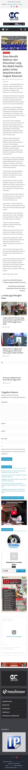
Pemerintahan (6, 52)
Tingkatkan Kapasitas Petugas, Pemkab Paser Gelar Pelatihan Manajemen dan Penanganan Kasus (13, 491)
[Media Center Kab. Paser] (3, 29)
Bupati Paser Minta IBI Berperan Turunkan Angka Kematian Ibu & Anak (14, 281)
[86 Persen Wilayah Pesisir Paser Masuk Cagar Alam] (14, 363)
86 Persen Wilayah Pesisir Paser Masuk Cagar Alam (12, 379)
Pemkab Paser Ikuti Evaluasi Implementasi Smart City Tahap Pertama (15, 288)
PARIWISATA (6, 712)
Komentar (4, 402)
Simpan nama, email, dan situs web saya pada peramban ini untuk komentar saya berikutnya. (13, 451)
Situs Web (4, 439)
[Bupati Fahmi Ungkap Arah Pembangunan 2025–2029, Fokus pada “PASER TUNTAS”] (14, 334)
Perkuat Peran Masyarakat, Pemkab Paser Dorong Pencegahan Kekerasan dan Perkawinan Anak (13, 485)
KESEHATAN (5, 705)
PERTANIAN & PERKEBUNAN (10, 716)
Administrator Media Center (17, 79)
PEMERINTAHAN (7, 701)
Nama (3, 423)
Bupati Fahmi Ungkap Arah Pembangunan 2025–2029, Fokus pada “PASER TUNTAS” (13, 351)
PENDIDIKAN (6, 708)
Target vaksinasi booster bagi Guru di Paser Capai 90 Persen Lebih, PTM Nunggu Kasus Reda (13, 321)
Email (3, 431)
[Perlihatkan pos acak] (25, 29)
